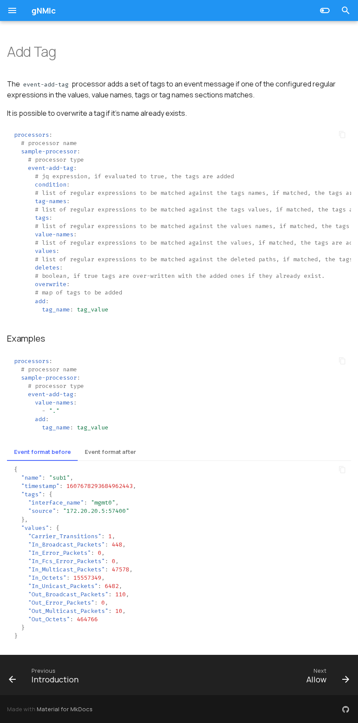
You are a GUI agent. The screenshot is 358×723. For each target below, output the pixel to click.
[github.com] (346, 709)
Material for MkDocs (65, 709)
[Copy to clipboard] (342, 134)
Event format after (110, 452)
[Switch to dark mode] (325, 10)
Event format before (42, 452)
